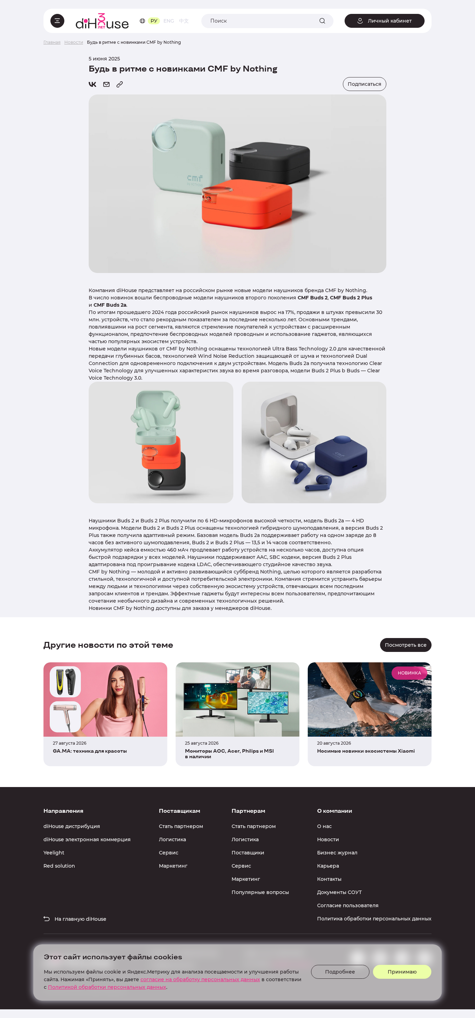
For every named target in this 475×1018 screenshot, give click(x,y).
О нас (324, 826)
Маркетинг (173, 866)
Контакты (329, 879)
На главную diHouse (79, 919)
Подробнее (340, 972)
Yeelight (53, 853)
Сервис (168, 853)
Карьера (328, 866)
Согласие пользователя (348, 905)
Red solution (59, 866)
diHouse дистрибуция (71, 826)
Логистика (172, 839)
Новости (328, 839)
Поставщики (248, 853)
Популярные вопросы (260, 892)
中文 (184, 21)
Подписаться (364, 84)
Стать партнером (181, 826)
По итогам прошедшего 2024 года (133, 312)
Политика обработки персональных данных (374, 919)
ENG (168, 21)
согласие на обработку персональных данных (200, 979)
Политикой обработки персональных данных (107, 987)
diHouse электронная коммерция (87, 839)
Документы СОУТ (339, 892)
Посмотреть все (406, 645)
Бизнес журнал (337, 853)
